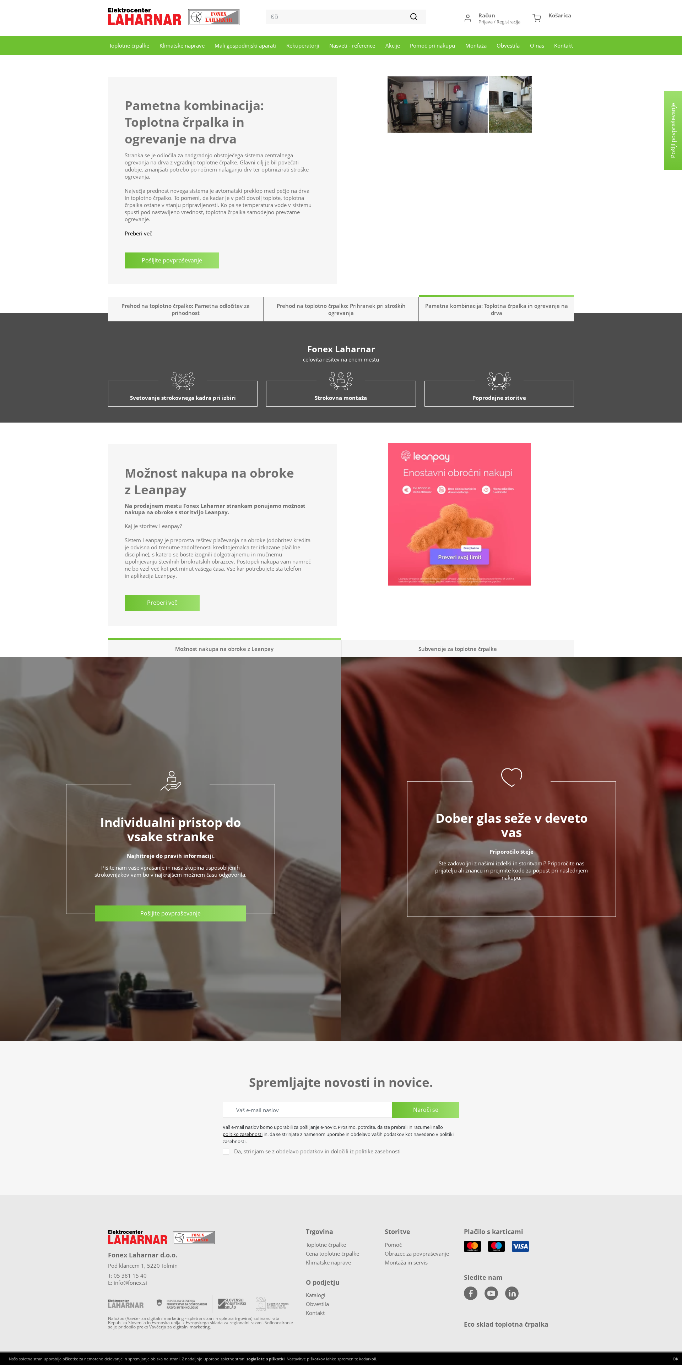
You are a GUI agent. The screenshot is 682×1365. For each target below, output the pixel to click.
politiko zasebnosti (242, 1134)
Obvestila (508, 45)
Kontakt (563, 45)
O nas (537, 45)
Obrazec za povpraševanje (417, 1253)
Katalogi (315, 1295)
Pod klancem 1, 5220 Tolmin (143, 1265)
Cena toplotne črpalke (332, 1253)
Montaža (476, 45)
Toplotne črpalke (129, 45)
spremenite (347, 1358)
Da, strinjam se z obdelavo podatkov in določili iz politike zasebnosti (317, 1151)
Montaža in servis (406, 1262)
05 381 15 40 (130, 1275)
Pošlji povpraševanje (673, 130)
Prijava (485, 21)
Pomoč (393, 1244)
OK (675, 1358)
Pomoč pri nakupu (432, 45)
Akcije (392, 45)
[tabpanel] (341, 157)
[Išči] (413, 16)
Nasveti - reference (352, 45)
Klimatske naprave (182, 45)
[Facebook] (470, 1293)
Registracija (508, 21)
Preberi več (138, 197)
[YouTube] (491, 1293)
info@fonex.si (130, 1282)
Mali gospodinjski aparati (245, 45)
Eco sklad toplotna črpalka (506, 1324)
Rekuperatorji (302, 45)
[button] (552, 18)
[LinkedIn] (512, 1293)
